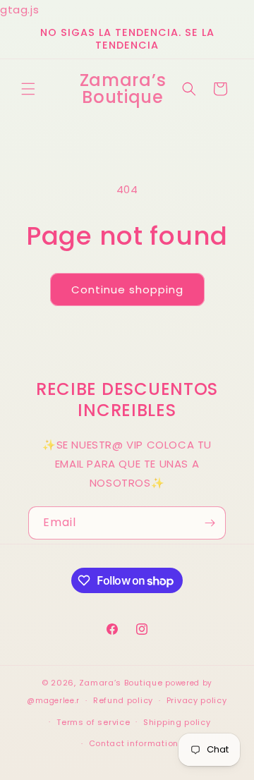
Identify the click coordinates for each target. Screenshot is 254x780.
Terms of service (93, 722)
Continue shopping (127, 289)
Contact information (134, 743)
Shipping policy (177, 722)
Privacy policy (197, 700)
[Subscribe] (209, 523)
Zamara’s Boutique (121, 682)
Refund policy (123, 700)
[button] (28, 88)
